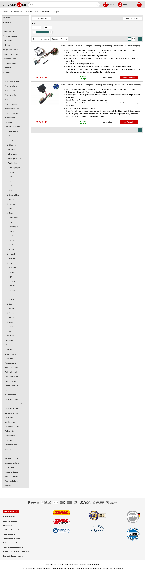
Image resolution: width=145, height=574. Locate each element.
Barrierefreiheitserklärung (13, 556)
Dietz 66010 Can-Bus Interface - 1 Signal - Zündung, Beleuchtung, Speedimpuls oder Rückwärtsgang (100, 46)
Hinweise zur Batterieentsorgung (16, 552)
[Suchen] (97, 4)
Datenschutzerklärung (11, 543)
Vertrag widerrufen (11, 511)
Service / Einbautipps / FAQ (13, 547)
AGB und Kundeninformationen (15, 530)
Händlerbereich (9, 517)
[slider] (34, 32)
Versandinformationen (116, 568)
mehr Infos (107, 78)
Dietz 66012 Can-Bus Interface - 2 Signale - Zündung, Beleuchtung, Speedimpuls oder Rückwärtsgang (101, 85)
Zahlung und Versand (11, 538)
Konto (125, 4)
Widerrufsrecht (9, 534)
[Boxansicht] (133, 39)
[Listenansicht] (129, 39)
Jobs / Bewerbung (10, 521)
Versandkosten (73, 564)
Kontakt (111, 4)
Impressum (7, 525)
